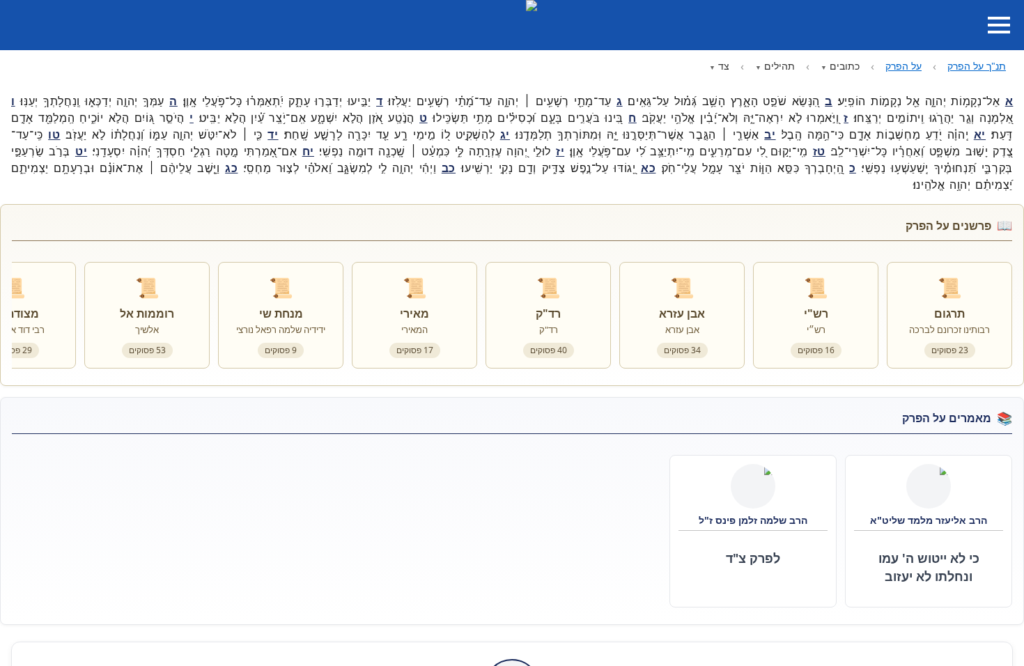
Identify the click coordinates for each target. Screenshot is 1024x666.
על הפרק (903, 65)
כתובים (845, 65)
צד (723, 65)
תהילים (779, 65)
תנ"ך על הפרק (976, 65)
